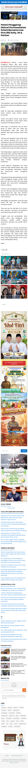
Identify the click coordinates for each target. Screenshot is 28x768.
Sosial (22, 721)
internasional (22, 723)
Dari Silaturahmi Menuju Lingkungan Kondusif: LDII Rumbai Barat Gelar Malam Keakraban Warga (14, 610)
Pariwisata (9, 718)
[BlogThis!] (3, 250)
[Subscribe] (24, 690)
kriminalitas (17, 726)
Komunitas (12, 713)
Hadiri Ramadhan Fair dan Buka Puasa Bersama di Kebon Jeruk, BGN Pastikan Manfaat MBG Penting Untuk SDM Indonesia (14, 281)
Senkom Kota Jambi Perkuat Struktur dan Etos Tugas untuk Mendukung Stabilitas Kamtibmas (13, 599)
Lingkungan (4, 715)
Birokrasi (4, 707)
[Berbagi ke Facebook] (6, 250)
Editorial (21, 707)
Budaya (10, 707)
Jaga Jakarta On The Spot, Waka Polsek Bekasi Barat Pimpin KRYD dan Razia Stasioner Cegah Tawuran (12, 517)
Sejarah (12, 721)
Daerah (12, 40)
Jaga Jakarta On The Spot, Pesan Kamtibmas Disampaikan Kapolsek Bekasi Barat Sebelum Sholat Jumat (13, 535)
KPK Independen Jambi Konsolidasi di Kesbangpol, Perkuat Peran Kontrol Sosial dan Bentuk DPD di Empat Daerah (13, 560)
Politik (3, 721)
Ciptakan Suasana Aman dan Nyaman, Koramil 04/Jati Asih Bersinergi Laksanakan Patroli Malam (13, 524)
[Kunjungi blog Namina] (14, 739)
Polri (7, 721)
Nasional (11, 715)
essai (15, 723)
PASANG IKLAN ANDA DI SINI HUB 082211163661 (15, 363)
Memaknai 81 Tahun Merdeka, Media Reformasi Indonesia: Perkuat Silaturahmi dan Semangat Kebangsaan (18, 651)
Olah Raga (23, 715)
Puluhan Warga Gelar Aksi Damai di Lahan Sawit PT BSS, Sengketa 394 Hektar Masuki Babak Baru (13, 554)
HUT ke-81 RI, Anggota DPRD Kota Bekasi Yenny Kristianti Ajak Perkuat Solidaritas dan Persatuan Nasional (13, 541)
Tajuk (11, 723)
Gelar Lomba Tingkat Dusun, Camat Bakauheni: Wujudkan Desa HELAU (18, 658)
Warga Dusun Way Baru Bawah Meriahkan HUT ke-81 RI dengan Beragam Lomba (19, 665)
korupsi (10, 726)
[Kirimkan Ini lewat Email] (2, 250)
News (17, 715)
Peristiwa (23, 718)
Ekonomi (16, 40)
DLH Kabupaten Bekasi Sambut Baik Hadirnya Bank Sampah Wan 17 (13, 267)
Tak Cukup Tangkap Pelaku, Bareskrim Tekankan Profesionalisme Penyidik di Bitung (18, 673)
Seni (17, 721)
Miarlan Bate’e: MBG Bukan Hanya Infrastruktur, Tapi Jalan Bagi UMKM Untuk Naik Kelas (14, 296)
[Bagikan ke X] (5, 250)
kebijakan (4, 726)
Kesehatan (4, 713)
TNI (7, 723)
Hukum (9, 710)
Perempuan (16, 718)
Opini (3, 718)
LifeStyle (18, 713)
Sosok (3, 723)
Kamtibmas (16, 710)
